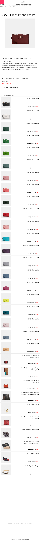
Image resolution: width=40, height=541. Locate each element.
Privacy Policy (19, 523)
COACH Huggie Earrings (32, 404)
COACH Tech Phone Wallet (31, 209)
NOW (32, 106)
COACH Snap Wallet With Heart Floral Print (30, 418)
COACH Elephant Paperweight (30, 429)
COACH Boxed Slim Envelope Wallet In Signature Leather (30, 442)
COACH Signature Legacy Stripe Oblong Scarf (30, 369)
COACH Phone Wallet (32, 123)
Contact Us (28, 523)
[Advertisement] (20, 51)
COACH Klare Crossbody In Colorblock (31, 381)
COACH (6, 15)
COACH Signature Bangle (31, 466)
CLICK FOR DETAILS (11, 88)
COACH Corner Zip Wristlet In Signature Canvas (30, 356)
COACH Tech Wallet (33, 98)
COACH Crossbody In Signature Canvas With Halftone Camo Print (29, 393)
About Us (11, 523)
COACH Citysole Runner (32, 453)
